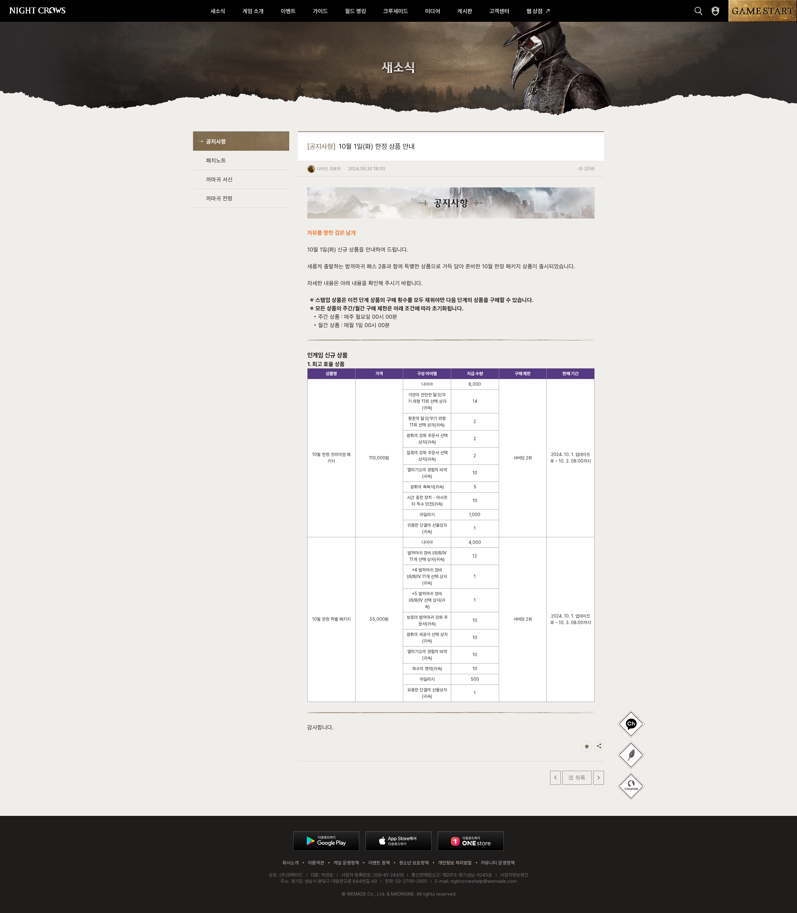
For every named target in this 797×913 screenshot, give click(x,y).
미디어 (432, 11)
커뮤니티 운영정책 (498, 863)
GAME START (763, 11)
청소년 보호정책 (414, 863)
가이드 (320, 11)
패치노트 (216, 160)
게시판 (464, 11)
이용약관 (316, 863)
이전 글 (555, 778)
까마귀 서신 (219, 179)
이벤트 (288, 11)
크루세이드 (395, 11)
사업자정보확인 (514, 875)
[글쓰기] (631, 724)
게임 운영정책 (346, 863)
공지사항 (216, 141)
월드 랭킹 (355, 11)
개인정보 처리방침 (455, 863)
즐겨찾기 (586, 746)
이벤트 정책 (379, 863)
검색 (698, 11)
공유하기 (599, 746)
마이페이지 (715, 11)
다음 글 (598, 778)
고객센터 (499, 11)
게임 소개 (253, 11)
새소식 (217, 11)
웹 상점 (534, 11)
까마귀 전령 (219, 198)
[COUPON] (631, 786)
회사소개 (290, 863)
